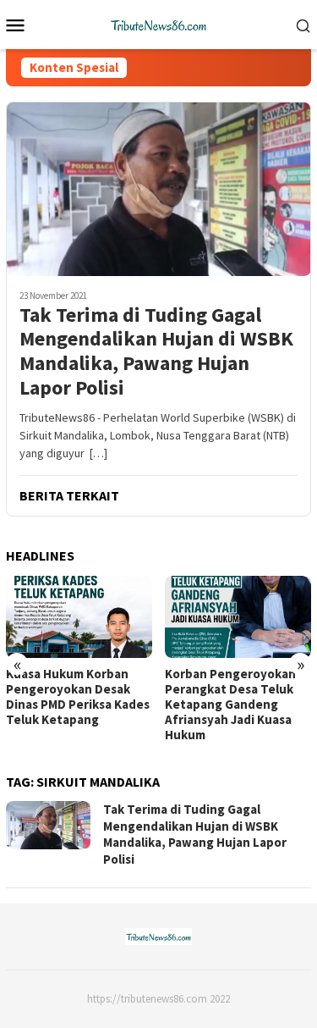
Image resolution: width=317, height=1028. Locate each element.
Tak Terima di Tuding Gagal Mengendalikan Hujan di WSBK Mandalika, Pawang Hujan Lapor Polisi (156, 352)
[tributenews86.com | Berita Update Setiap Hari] (158, 22)
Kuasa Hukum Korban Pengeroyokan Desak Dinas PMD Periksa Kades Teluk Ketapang (78, 696)
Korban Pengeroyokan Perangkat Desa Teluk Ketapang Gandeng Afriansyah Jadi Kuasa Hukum (230, 704)
